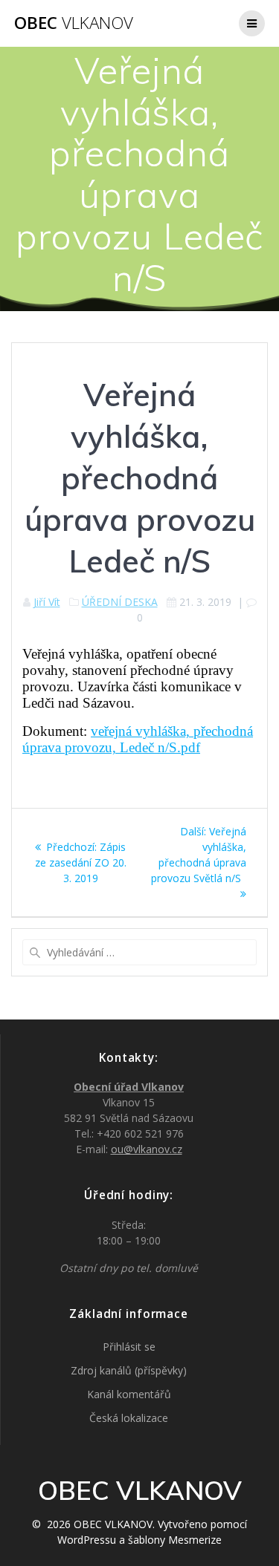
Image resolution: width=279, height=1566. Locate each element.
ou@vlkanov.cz (146, 1149)
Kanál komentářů (129, 1394)
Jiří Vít (46, 602)
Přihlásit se (129, 1347)
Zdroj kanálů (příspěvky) (129, 1370)
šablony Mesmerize (175, 1540)
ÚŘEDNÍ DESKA (120, 602)
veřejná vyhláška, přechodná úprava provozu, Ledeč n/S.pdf (137, 739)
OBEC (73, 23)
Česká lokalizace (128, 1418)
